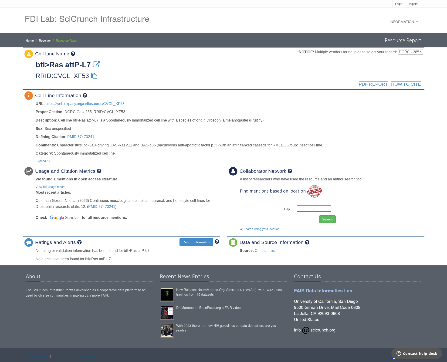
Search (327, 219)
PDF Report (373, 84)
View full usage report (50, 187)
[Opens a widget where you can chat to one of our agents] (416, 354)
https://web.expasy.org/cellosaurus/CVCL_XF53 (85, 104)
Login (398, 4)
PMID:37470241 (80, 137)
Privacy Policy (62, 356)
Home (30, 40)
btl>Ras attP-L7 (63, 65)
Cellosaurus (265, 251)
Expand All (43, 161)
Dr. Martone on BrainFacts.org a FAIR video (208, 307)
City (287, 209)
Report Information (196, 242)
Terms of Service (85, 356)
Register (413, 4)
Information (402, 21)
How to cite (406, 84)
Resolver (45, 40)
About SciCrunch (37, 356)
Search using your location (261, 229)
